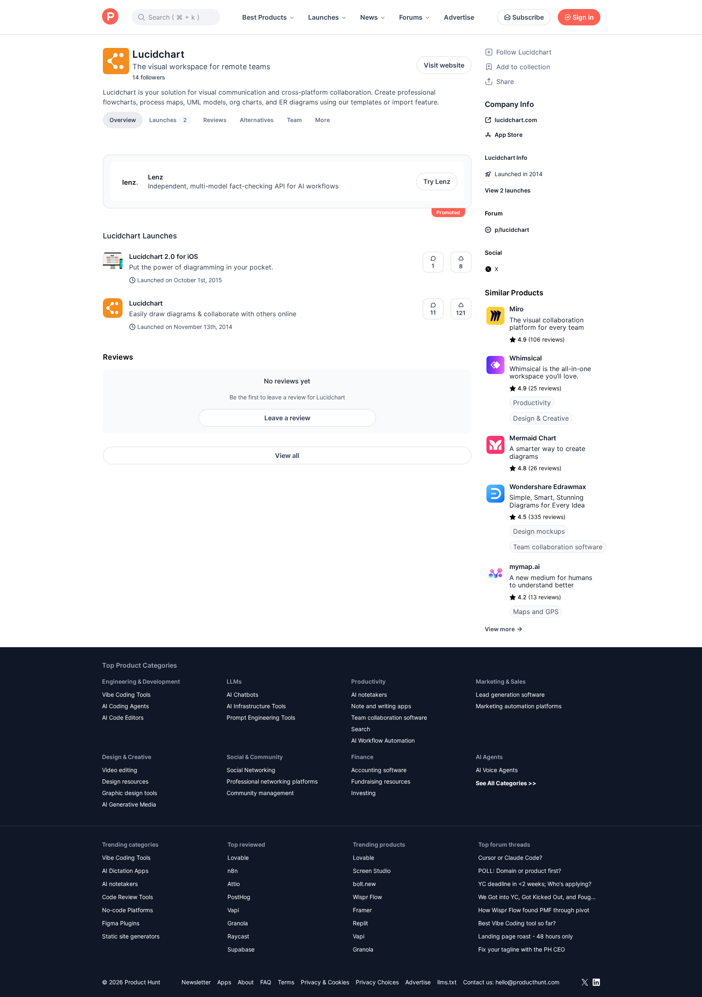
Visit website (444, 65)
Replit (360, 923)
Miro (516, 309)
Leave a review (287, 418)
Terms (286, 982)
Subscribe (528, 17)
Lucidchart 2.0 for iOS (163, 256)
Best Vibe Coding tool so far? (517, 923)
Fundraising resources (380, 781)
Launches (323, 17)
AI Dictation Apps (125, 870)
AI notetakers (369, 694)
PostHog (238, 896)
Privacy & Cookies (325, 982)
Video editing (119, 769)
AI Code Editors (122, 717)
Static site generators (130, 936)
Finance (362, 756)
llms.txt (447, 982)
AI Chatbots (242, 694)
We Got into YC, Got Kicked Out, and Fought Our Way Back (537, 897)
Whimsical (525, 358)
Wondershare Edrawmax (547, 487)
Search (360, 728)
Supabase (240, 949)
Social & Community (255, 756)
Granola (237, 923)
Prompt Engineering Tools (261, 717)
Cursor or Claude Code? (510, 857)
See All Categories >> (506, 782)
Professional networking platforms (272, 781)
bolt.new (364, 883)
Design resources (125, 781)
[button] (322, 120)
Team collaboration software (557, 547)
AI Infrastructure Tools (256, 705)
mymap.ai (524, 566)
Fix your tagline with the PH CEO (521, 949)
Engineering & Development (141, 681)
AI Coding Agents (125, 705)
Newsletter (196, 982)
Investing (363, 792)
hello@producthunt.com (527, 982)
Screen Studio (372, 870)
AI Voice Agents (497, 769)
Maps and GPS (536, 611)
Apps (224, 982)
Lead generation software (510, 694)
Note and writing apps (381, 705)
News (369, 17)
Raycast (238, 936)
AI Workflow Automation (383, 740)
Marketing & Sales (501, 681)
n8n (232, 870)
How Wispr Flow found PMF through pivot (533, 909)
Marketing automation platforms (518, 705)
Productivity (532, 403)
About (246, 982)
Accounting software (379, 769)
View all (287, 455)
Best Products (264, 17)
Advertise (459, 17)
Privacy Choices (377, 982)
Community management (260, 792)
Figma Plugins (120, 923)
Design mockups (539, 531)
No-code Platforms (127, 909)
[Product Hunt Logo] (110, 17)
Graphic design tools (129, 792)
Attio (233, 883)
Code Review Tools (127, 896)
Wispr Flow (367, 896)
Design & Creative (541, 418)
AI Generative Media (129, 804)
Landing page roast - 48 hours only (525, 936)
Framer (362, 909)
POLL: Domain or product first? (519, 870)
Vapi (233, 909)
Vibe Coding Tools (126, 694)
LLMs (234, 681)
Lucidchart (146, 303)
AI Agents (489, 756)
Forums (411, 17)
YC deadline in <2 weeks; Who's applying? (534, 883)
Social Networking (251, 769)
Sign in (583, 17)
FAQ (265, 982)
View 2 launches (508, 190)
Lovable (238, 857)
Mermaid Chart (532, 438)
